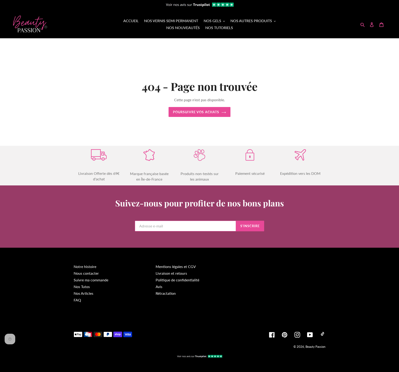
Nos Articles (83, 293)
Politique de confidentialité (177, 280)
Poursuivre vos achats (196, 112)
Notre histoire (85, 266)
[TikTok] (322, 334)
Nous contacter (86, 273)
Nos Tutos (82, 286)
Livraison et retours (171, 273)
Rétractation (166, 293)
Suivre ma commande (91, 280)
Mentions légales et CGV (176, 266)
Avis (159, 286)
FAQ (77, 300)
